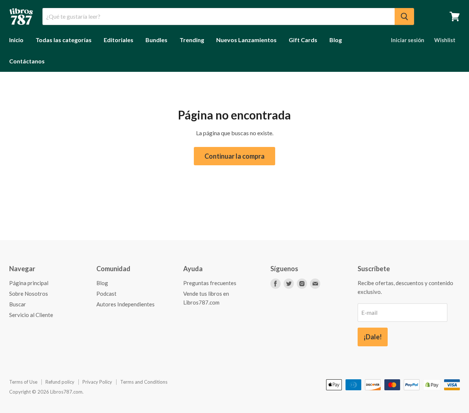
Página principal (28, 283)
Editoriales (118, 39)
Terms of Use (23, 382)
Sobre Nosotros (28, 293)
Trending (192, 39)
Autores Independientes (125, 304)
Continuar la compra (234, 156)
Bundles (156, 39)
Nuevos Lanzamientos (246, 39)
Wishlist (444, 40)
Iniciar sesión (407, 40)
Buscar (17, 304)
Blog (335, 39)
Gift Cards (303, 39)
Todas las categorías (64, 39)
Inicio (16, 39)
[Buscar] (404, 16)
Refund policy (59, 382)
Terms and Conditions (143, 382)
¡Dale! (372, 337)
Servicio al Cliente (31, 314)
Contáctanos (27, 61)
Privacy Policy (97, 382)
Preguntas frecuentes (209, 283)
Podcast (106, 293)
